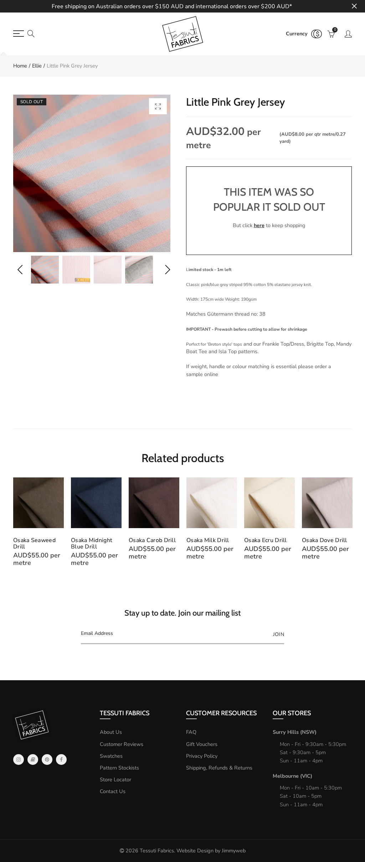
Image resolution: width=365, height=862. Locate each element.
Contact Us (112, 791)
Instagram (18, 759)
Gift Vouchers (201, 744)
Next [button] (167, 270)
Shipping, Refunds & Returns (219, 767)
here (259, 225)
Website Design (195, 850)
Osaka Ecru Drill (265, 540)
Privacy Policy (201, 756)
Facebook (61, 759)
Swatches (111, 756)
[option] (91, 173)
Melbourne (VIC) (292, 776)
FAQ (191, 732)
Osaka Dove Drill (324, 540)
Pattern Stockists (119, 767)
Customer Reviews (121, 744)
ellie (37, 65)
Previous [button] (19, 270)
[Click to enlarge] (158, 106)
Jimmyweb (234, 850)
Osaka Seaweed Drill (34, 543)
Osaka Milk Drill (207, 540)
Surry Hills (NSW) (295, 732)
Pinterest (47, 759)
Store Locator (115, 779)
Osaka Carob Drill (152, 540)
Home (20, 65)
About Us (111, 732)
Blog (32, 759)
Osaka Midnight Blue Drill (91, 543)
